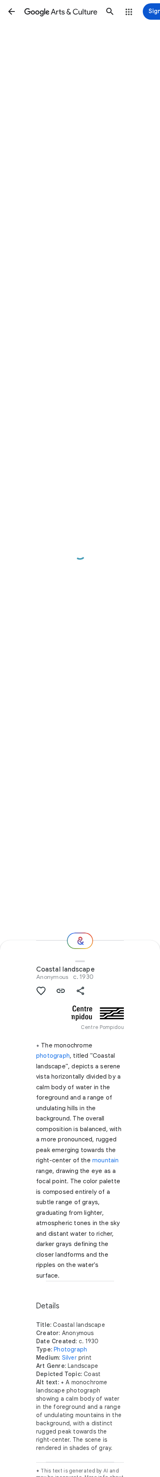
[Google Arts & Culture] (60, 11)
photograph (53, 1055)
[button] (11, 11)
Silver (69, 1357)
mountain (105, 1160)
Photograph (70, 1349)
